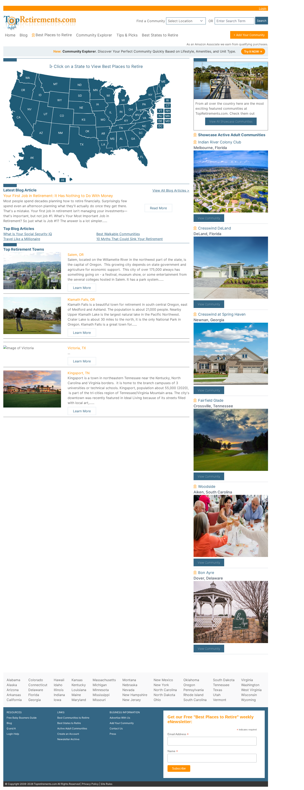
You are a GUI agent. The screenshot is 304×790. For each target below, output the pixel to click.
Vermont (219, 700)
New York (161, 685)
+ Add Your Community (249, 35)
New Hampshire (134, 695)
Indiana (59, 695)
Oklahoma (191, 680)
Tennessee (221, 685)
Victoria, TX (77, 348)
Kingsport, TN (79, 373)
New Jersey (131, 700)
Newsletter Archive (68, 739)
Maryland (79, 700)
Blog (24, 35)
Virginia (247, 680)
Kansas (77, 680)
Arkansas (14, 695)
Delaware (35, 690)
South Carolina (195, 700)
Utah (216, 695)
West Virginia (251, 690)
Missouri (99, 700)
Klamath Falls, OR (81, 299)
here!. (260, 113)
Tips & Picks (127, 35)
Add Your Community (122, 723)
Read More (158, 208)
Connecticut (37, 685)
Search (261, 20)
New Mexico (163, 680)
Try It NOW (253, 51)
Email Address (178, 734)
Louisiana (79, 690)
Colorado (35, 680)
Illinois (58, 690)
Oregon (189, 685)
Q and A (11, 728)
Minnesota (101, 690)
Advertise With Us (120, 717)
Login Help (13, 733)
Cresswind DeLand (214, 228)
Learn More (82, 288)
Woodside (206, 486)
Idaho (58, 685)
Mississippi (101, 695)
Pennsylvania (193, 690)
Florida (33, 695)
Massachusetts (104, 680)
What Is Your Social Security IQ (27, 234)
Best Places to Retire (54, 35)
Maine (76, 695)
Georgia (34, 700)
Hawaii (59, 680)
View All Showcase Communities (231, 121)
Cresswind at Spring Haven (222, 314)
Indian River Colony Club (219, 142)
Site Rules (106, 783)
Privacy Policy (90, 783)
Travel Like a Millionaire (21, 239)
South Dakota (224, 680)
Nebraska (129, 685)
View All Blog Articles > (170, 190)
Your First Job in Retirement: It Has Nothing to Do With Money (58, 196)
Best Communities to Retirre (73, 717)
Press (113, 733)
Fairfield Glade (210, 400)
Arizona (13, 690)
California (14, 700)
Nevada (128, 690)
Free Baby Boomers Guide (22, 717)
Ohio (157, 700)
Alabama (13, 680)
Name (173, 751)
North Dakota (164, 695)
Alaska (12, 685)
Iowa (57, 700)
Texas (217, 690)
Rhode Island (193, 695)
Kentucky (79, 685)
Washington (250, 685)
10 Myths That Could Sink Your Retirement (129, 239)
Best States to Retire (160, 35)
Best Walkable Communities (118, 234)
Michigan (100, 685)
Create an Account (68, 733)
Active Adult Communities (72, 728)
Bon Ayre (206, 572)
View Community (209, 218)
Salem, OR (76, 255)
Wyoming (248, 700)
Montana (129, 680)
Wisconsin (249, 695)
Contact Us (116, 728)
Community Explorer (94, 35)
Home (10, 35)
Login (262, 8)
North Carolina (165, 690)
